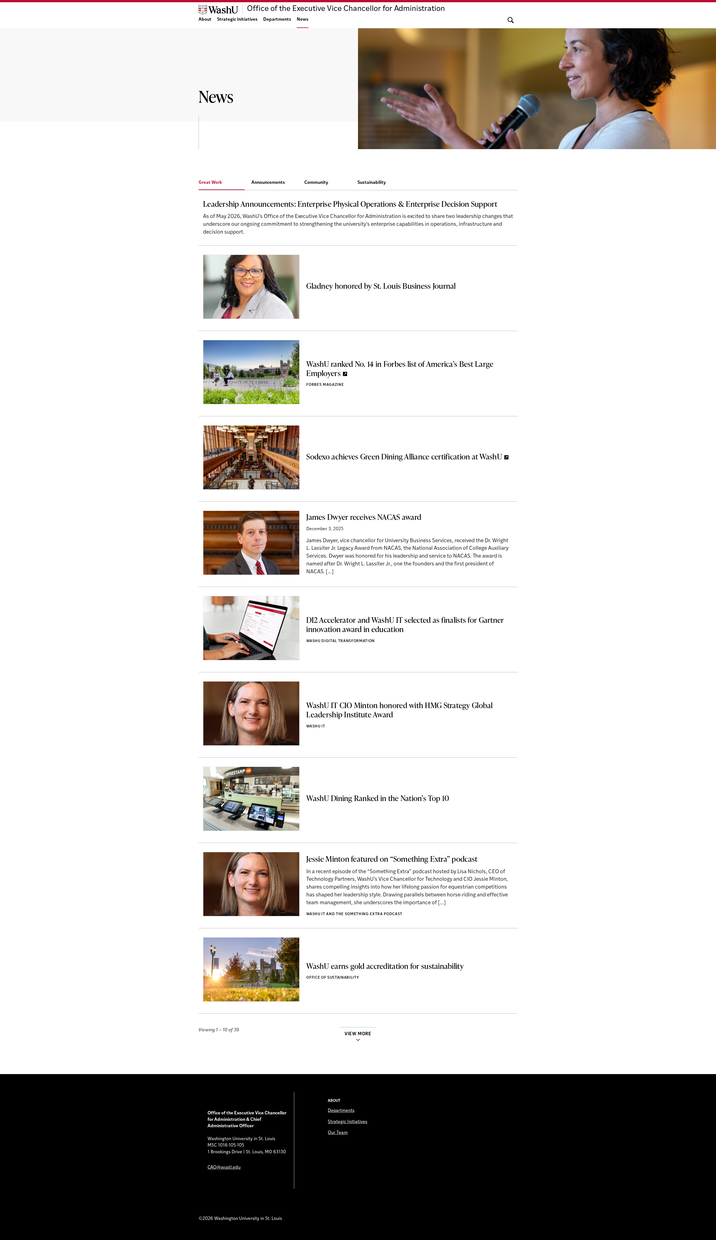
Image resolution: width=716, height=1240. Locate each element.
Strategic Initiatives (237, 19)
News (302, 19)
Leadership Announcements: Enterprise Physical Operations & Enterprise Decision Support (350, 203)
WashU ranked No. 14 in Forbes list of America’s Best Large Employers (399, 368)
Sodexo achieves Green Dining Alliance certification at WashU (404, 456)
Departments (277, 19)
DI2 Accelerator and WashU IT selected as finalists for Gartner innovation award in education (405, 624)
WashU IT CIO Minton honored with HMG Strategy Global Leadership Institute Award (399, 710)
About (205, 19)
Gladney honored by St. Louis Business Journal (381, 285)
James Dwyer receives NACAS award (363, 516)
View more (358, 1034)
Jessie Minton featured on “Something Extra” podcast (391, 858)
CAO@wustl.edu (224, 1167)
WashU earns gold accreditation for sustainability (385, 965)
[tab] (225, 183)
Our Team (338, 1133)
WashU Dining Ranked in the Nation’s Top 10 (377, 798)
